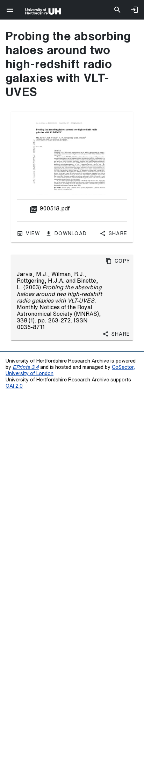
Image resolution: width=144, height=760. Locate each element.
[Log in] (134, 9)
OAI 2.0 (14, 385)
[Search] (117, 9)
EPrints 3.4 (26, 367)
